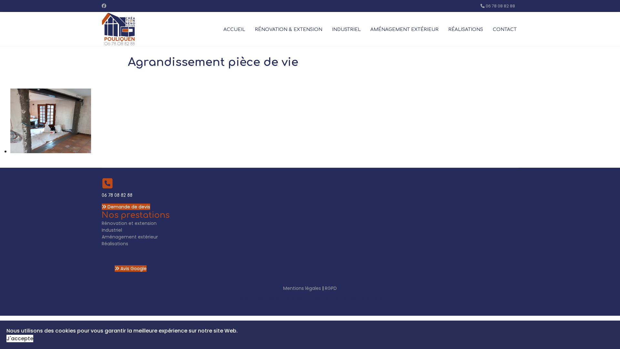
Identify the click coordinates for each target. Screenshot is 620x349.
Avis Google (133, 268)
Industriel (112, 230)
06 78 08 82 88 (500, 6)
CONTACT (505, 29)
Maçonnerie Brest (346, 299)
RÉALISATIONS (465, 29)
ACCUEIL (234, 29)
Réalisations (115, 243)
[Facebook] (104, 6)
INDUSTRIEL (346, 29)
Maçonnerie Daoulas (370, 299)
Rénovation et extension (129, 223)
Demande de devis (128, 207)
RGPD (331, 288)
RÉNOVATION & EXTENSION (288, 29)
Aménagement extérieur (130, 237)
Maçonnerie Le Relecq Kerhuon (315, 299)
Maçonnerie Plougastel (251, 299)
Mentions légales (302, 288)
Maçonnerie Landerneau (281, 299)
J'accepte (19, 338)
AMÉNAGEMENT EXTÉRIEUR (404, 29)
